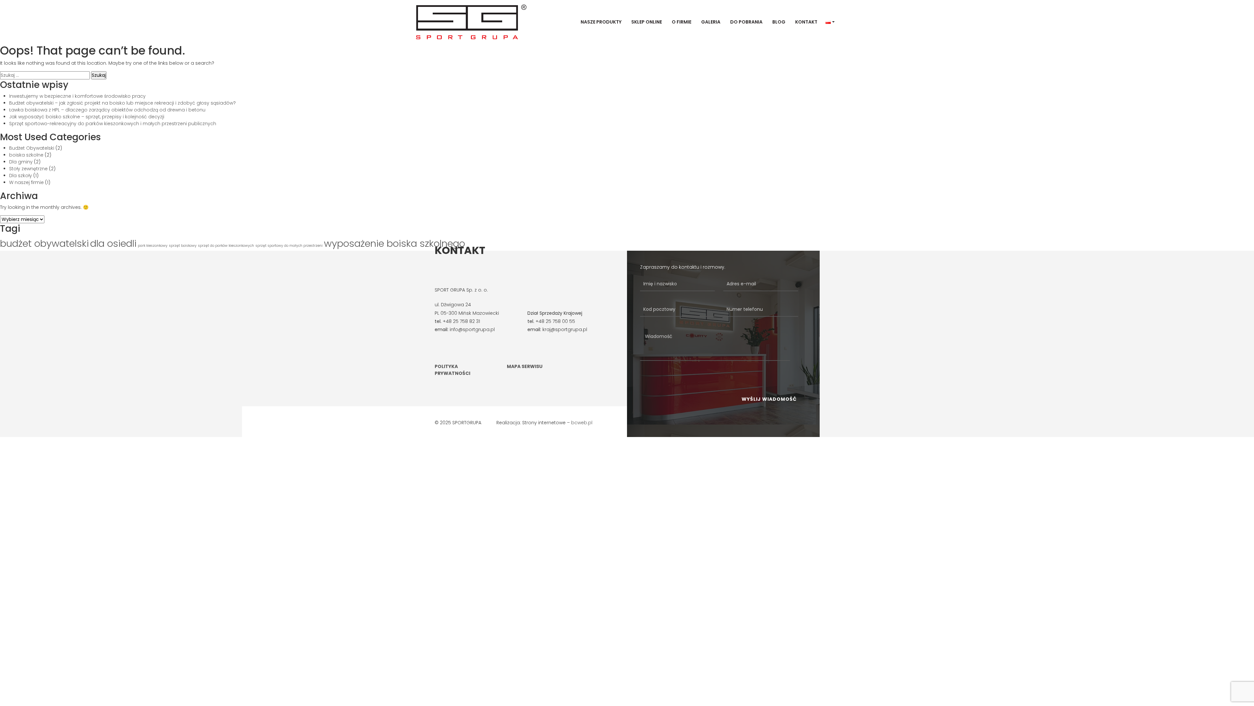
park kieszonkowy (153, 245)
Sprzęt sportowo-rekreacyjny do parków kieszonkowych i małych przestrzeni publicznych (112, 123)
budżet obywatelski (44, 243)
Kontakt (806, 22)
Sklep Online (646, 22)
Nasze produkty (601, 22)
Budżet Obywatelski (31, 148)
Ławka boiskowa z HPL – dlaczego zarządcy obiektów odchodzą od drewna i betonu (107, 110)
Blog (778, 22)
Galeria (710, 22)
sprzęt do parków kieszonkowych (226, 245)
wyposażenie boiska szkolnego (394, 243)
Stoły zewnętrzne (28, 168)
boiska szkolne (26, 155)
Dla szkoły (20, 175)
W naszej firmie (26, 182)
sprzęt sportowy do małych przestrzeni (289, 245)
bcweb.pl (581, 422)
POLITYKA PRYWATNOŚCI (452, 370)
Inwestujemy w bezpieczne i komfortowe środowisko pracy (77, 96)
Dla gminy (21, 162)
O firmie (681, 22)
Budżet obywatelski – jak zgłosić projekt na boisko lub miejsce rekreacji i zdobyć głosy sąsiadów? (122, 103)
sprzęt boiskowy (183, 245)
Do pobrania (746, 22)
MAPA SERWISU (524, 366)
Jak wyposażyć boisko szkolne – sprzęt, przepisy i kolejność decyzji (86, 116)
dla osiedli (113, 243)
